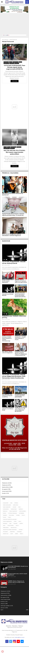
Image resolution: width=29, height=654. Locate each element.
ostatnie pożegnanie (12, 513)
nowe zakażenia (22, 511)
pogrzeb (18, 515)
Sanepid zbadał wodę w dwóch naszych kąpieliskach (8, 281)
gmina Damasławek (7, 505)
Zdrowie (2, 607)
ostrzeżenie (21, 513)
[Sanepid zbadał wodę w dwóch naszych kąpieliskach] (8, 275)
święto (21, 533)
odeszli (4, 513)
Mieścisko (21, 509)
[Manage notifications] (2, 651)
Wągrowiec (12, 531)
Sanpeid (21, 523)
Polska (4, 517)
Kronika (10, 62)
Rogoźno (15, 523)
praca (20, 521)
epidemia (16, 502)
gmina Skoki (15, 505)
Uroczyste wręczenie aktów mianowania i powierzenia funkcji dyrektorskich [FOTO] (20, 294)
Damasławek (5, 502)
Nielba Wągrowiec (13, 511)
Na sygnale (4, 489)
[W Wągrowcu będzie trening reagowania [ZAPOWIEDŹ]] (21, 390)
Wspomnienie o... (6, 148)
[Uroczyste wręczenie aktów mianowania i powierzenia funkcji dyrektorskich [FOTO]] (21, 288)
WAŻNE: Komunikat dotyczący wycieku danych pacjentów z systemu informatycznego (7, 338)
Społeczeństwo (6, 63)
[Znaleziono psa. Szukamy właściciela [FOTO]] (14, 307)
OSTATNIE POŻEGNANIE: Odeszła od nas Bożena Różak (8, 409)
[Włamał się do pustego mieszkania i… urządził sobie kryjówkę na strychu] (21, 331)
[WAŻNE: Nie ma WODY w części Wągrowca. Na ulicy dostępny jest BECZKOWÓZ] (21, 403)
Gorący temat (5, 491)
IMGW (19, 507)
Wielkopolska (14, 527)
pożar (15, 521)
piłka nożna (11, 515)
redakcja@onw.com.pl (19, 637)
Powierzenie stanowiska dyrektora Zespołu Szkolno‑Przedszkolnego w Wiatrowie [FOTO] (21, 353)
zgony (11, 533)
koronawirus (6, 509)
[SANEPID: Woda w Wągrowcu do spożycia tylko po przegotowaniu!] (21, 275)
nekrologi (5, 511)
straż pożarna (10, 525)
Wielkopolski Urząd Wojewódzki (10, 529)
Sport (2, 609)
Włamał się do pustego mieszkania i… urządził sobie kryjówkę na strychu (20, 337)
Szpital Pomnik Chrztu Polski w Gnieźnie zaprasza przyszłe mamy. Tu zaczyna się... (13, 214)
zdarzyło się (5, 533)
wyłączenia (5, 531)
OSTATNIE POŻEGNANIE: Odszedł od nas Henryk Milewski (8, 294)
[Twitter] (10, 641)
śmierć (16, 533)
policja (23, 515)
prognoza (5, 523)
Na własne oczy (15, 62)
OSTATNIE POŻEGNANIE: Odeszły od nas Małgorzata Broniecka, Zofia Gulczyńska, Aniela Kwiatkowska (13, 376)
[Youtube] (18, 641)
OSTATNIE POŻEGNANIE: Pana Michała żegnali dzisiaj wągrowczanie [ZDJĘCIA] (14, 67)
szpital (17, 525)
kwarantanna (14, 509)
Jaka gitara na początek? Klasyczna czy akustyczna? (12, 194)
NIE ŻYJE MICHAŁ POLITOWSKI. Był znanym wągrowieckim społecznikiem (14, 152)
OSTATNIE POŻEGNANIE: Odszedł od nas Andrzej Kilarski (13, 262)
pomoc (9, 517)
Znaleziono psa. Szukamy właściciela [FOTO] (14, 317)
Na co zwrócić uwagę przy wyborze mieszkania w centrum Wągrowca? (11, 234)
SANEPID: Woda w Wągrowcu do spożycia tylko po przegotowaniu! (21, 281)
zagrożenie (19, 531)
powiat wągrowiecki (7, 521)
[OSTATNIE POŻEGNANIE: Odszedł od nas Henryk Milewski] (8, 288)
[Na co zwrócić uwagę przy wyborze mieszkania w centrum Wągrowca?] (14, 225)
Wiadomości (12, 63)
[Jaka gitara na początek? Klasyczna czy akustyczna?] (14, 184)
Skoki (4, 525)
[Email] (22, 641)
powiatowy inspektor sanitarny (10, 519)
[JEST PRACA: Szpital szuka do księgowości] (8, 347)
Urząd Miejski (6, 527)
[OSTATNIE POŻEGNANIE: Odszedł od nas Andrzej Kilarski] (14, 252)
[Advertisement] (14, 24)
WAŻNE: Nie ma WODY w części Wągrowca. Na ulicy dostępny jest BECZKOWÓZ (21, 409)
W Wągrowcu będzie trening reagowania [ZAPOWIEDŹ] (20, 396)
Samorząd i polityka (5, 605)
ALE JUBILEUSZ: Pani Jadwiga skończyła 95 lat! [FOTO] (7, 396)
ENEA (11, 502)
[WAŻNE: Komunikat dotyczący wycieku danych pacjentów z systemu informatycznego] (8, 331)
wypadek (20, 529)
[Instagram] (14, 641)
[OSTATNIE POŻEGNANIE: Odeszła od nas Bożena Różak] (8, 403)
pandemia (5, 515)
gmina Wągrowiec (6, 507)
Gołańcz (14, 507)
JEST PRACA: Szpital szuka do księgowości (7, 352)
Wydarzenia (17, 63)
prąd (10, 523)
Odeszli (20, 62)
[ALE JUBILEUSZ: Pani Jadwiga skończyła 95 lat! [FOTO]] (8, 390)
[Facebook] (6, 641)
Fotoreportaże (6, 62)
